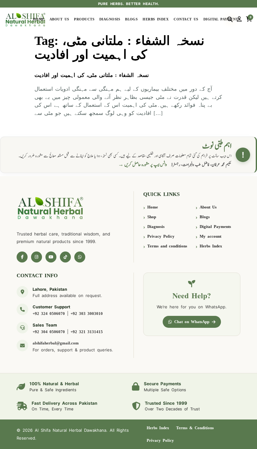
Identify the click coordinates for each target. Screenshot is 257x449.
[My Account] (239, 19)
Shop (151, 216)
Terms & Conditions (195, 427)
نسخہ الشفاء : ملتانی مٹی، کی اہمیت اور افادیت (91, 75)
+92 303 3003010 (87, 313)
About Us (59, 19)
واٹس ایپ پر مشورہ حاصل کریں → (142, 164)
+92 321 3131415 (87, 331)
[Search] (230, 19)
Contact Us (186, 19)
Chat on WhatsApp (191, 321)
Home (39, 19)
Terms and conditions (167, 246)
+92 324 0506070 (49, 313)
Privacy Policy (161, 236)
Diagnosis (109, 19)
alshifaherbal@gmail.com (56, 343)
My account (210, 236)
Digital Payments (221, 19)
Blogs (131, 19)
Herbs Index (156, 19)
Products (84, 19)
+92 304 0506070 (49, 331)
